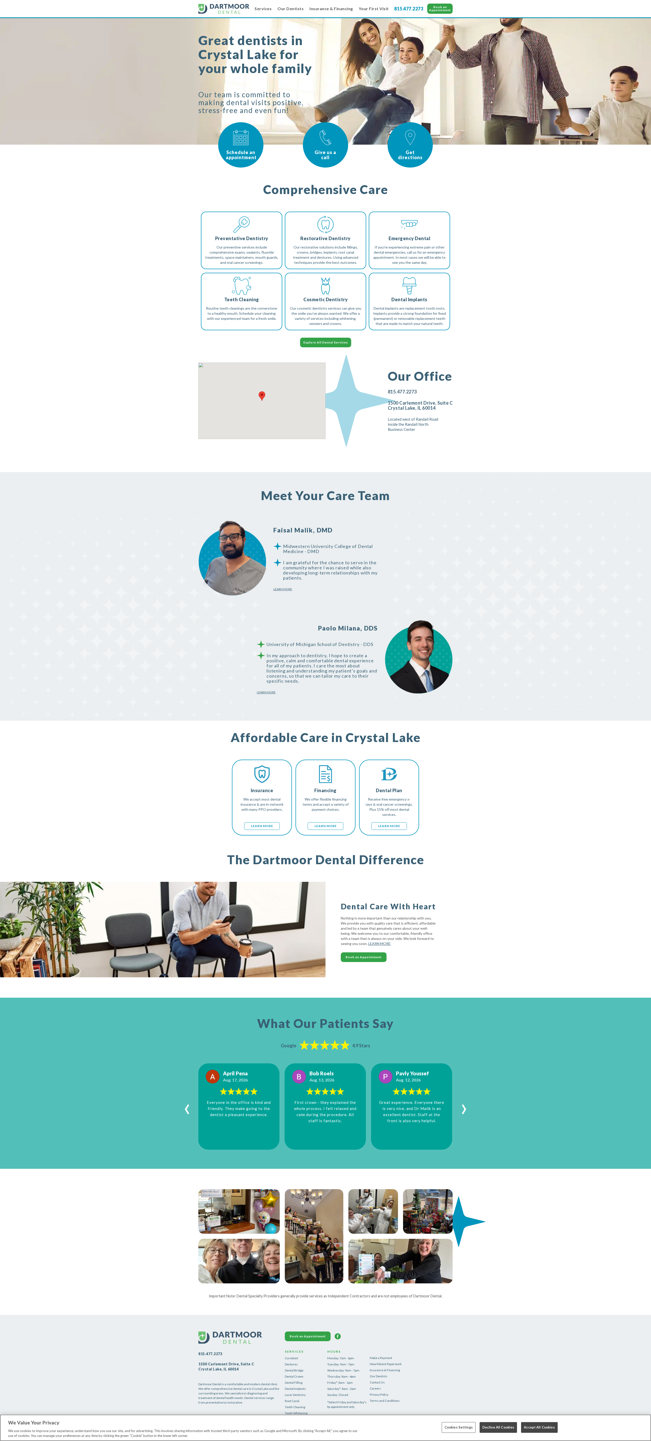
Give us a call (325, 154)
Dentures (291, 1364)
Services (263, 8)
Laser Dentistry (295, 1395)
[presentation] (187, 1106)
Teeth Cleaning (295, 1407)
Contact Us (377, 1382)
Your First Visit (374, 8)
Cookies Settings (459, 1427)
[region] (325, 1428)
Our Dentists (290, 8)
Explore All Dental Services (325, 342)
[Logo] (223, 9)
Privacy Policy (379, 1394)
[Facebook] (338, 1336)
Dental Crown (294, 1376)
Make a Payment (381, 1358)
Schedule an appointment (241, 154)
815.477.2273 (408, 8)
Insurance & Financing (331, 8)
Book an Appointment (440, 8)
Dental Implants (295, 1389)
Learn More (282, 589)
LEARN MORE (379, 943)
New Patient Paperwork (386, 1364)
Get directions (410, 154)
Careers (375, 1388)
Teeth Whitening (296, 1413)
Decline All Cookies (498, 1427)
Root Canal (292, 1401)
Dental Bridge (294, 1370)
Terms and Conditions (385, 1401)
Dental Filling (293, 1382)
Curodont (291, 1358)
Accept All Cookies (539, 1427)
